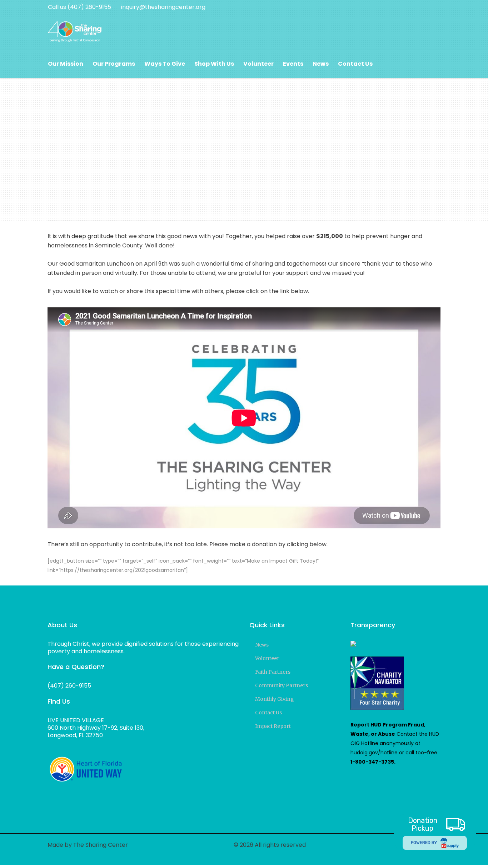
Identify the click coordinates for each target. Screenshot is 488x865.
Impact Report (273, 726)
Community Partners (281, 685)
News (262, 645)
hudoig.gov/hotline (374, 752)
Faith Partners (272, 672)
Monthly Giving (274, 699)
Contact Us (268, 712)
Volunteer (267, 658)
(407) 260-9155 (69, 686)
